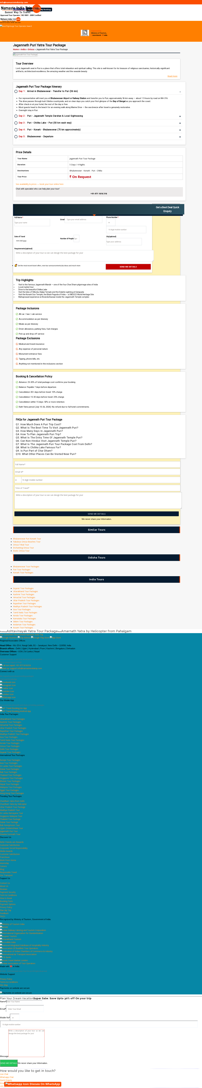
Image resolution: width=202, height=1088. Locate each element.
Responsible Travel (8, 872)
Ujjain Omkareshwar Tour (11, 828)
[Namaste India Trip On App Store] (55, 637)
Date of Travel (19, 237)
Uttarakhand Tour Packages (25, 591)
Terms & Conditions (9, 982)
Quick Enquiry (6, 1080)
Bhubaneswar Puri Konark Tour (27, 538)
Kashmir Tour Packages (23, 594)
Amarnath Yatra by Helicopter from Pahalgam (96, 631)
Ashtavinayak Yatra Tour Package (32, 631)
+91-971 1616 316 (99, 193)
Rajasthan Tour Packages (24, 603)
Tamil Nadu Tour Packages (25, 612)
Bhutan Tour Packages (10, 781)
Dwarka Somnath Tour (10, 834)
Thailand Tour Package (10, 819)
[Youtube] (7, 691)
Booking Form (6, 901)
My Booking (46, 9)
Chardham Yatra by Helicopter (13, 804)
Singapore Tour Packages (11, 778)
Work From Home (8, 860)
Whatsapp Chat (7, 1077)
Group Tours (51, 18)
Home (16, 49)
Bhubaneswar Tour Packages (26, 566)
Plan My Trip (5, 910)
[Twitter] (6, 688)
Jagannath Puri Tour (9, 831)
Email (62, 220)
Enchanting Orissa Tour (23, 547)
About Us (4, 886)
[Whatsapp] (8, 697)
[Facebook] (7, 682)
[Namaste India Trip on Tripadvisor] (24, 637)
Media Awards (6, 851)
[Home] (1, 18)
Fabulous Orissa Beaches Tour (26, 541)
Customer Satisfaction (10, 845)
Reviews (3, 889)
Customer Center (147, 18)
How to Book (6, 898)
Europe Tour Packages (10, 760)
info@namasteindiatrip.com (14, 2)
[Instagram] (8, 685)
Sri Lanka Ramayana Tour (11, 813)
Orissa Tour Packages (10, 746)
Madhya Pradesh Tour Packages (27, 606)
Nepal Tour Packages (9, 784)
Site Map (4, 985)
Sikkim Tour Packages (23, 621)
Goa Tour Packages (22, 609)
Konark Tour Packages (23, 572)
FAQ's (2, 916)
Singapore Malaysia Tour (11, 816)
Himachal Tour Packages (24, 597)
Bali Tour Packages (8, 772)
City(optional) (111, 237)
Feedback (4, 913)
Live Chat (4, 1074)
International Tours (30, 18)
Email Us (4, 1083)
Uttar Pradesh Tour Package (12, 807)
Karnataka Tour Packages (24, 618)
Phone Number (112, 217)
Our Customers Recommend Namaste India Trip (21, 634)
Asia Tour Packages (9, 763)
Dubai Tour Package (9, 822)
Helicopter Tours (68, 18)
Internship (4, 863)
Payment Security (8, 892)
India (23, 49)
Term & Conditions (8, 895)
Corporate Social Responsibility (13, 848)
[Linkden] (6, 694)
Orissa (31, 49)
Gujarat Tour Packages (23, 588)
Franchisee (5, 857)
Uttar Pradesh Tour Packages (26, 600)
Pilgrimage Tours (88, 18)
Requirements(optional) (23, 249)
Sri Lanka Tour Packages (11, 766)
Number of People (67, 239)
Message (4, 1056)
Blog (2, 869)
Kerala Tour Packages (23, 615)
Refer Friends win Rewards (12, 842)
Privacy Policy (6, 907)
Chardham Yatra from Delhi (12, 801)
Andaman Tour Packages (24, 624)
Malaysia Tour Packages (11, 787)
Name (3, 1001)
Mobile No (5, 1017)
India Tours (9, 18)
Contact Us (166, 18)
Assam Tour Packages (23, 627)
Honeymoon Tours (127, 18)
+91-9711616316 (23, 665)
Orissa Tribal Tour (21, 544)
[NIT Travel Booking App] (13, 708)
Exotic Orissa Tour (21, 550)
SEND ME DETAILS (97, 513)
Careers (3, 866)
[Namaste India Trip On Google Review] (8, 637)
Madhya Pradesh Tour (10, 810)
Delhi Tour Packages (9, 749)
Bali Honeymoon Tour (10, 825)
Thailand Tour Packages (10, 775)
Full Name (18, 217)
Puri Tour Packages (21, 569)
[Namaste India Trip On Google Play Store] (40, 637)
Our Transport (6, 875)
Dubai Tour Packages (9, 769)
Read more (172, 76)
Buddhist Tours (107, 18)
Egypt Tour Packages (9, 790)
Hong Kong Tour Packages (12, 793)
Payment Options (8, 904)
